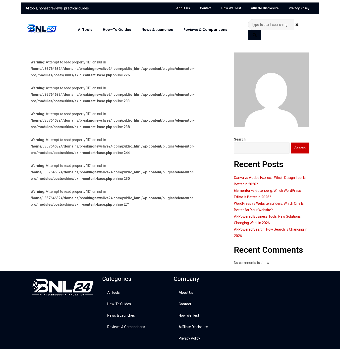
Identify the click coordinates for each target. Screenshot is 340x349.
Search (240, 139)
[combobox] (271, 24)
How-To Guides (117, 29)
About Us (183, 8)
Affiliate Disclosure (265, 8)
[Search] (254, 35)
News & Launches (157, 29)
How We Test (231, 8)
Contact (205, 8)
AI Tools (85, 29)
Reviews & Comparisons (205, 29)
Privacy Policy (299, 8)
